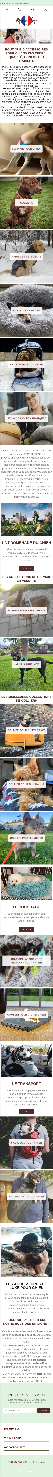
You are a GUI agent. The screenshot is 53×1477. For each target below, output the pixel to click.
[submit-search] (41, 8)
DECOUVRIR (26, 569)
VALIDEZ (43, 1410)
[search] (19, 9)
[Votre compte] (45, 9)
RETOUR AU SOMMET (26, 1471)
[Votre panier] (32, 9)
